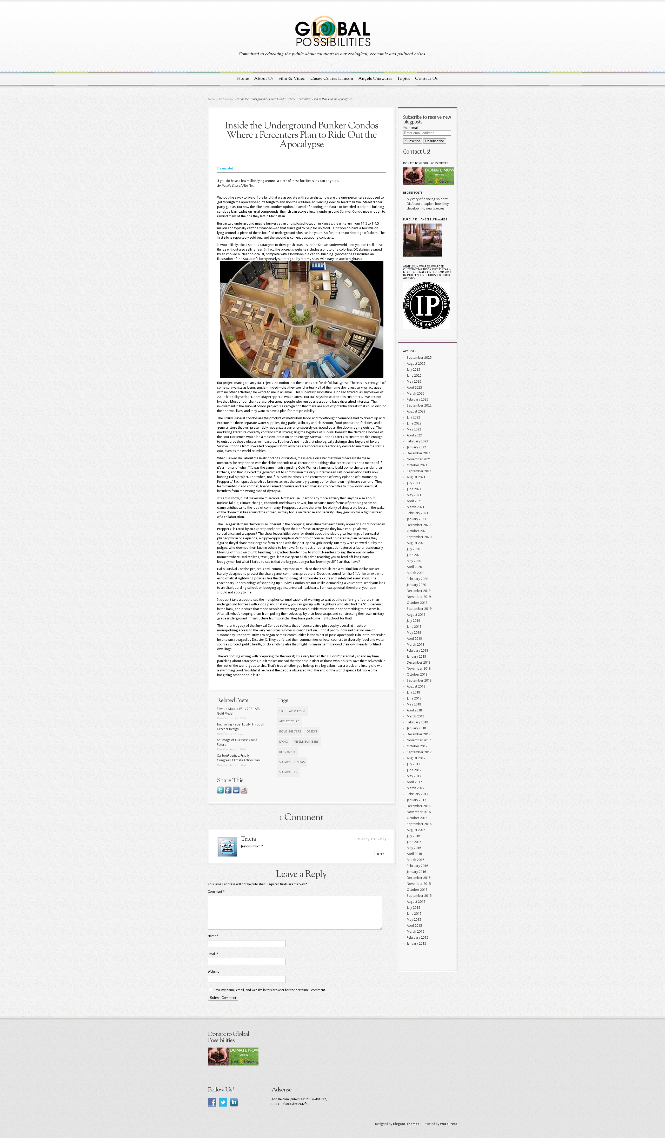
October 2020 (417, 531)
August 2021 (416, 477)
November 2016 (419, 812)
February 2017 (417, 794)
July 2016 (413, 836)
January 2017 (416, 800)
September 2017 (419, 752)
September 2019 (419, 609)
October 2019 (417, 603)
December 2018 (418, 662)
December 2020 (418, 525)
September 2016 (419, 824)
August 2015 (416, 902)
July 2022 (413, 417)
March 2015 (415, 931)
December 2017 (418, 734)
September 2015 (419, 896)
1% (281, 711)
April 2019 (414, 638)
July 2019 (413, 621)
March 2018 (415, 716)
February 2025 (417, 399)
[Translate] (225, 168)
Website (213, 971)
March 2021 (415, 507)
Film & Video (291, 79)
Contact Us (426, 79)
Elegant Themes (406, 1124)
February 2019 (417, 650)
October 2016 (417, 818)
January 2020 (416, 585)
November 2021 (419, 459)
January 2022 (416, 447)
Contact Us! (416, 151)
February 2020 (417, 579)
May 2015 (414, 919)
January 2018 (416, 728)
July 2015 (413, 908)
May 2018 (414, 704)
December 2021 (418, 453)
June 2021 (414, 489)
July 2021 (413, 483)
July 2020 (413, 549)
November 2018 (419, 668)
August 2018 (416, 686)
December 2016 (418, 806)
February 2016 (417, 866)
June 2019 (414, 627)
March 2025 (415, 393)
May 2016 (414, 848)
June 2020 (414, 555)
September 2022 (419, 405)
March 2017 (415, 788)
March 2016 (415, 860)
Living (283, 741)
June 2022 (414, 423)
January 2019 (416, 656)
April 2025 (414, 387)
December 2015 (418, 878)
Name (213, 936)
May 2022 (414, 429)
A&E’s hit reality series (233, 397)
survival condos (292, 762)
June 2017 (414, 770)
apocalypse (297, 711)
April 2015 (414, 925)
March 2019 (415, 644)
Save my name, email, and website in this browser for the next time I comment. (270, 990)
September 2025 (419, 357)
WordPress (448, 1124)
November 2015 (419, 884)
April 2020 (414, 567)
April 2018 (414, 710)
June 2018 (414, 698)
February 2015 (417, 937)
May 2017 (414, 776)
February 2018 (417, 722)
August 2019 (416, 615)
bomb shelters (290, 731)
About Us (264, 79)
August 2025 (416, 363)
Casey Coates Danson (331, 79)
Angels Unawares (375, 79)
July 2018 (413, 692)
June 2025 (414, 375)
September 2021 (419, 471)
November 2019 (419, 597)
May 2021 (414, 495)
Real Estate (287, 752)
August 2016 (416, 830)
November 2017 (419, 740)
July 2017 (413, 764)
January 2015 (416, 943)
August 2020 (416, 543)
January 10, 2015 (370, 839)
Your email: (411, 128)
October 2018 (417, 674)
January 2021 (416, 519)
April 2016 (414, 854)
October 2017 (417, 746)
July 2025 (413, 369)
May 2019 (414, 633)
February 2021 (417, 513)
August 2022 (416, 411)
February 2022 (417, 441)
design (312, 731)
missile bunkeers (306, 741)
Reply (380, 854)
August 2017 (416, 758)
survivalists (288, 772)
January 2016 (416, 872)
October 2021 (417, 465)
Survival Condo (351, 211)
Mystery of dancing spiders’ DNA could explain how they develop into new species (428, 203)
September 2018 (419, 680)
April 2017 (414, 782)
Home (243, 79)
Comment (216, 891)
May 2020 (414, 561)
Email (213, 954)
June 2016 (414, 842)
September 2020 (419, 537)
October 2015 (417, 890)
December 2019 (418, 591)
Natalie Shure (230, 185)
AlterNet (248, 185)
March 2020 (415, 573)
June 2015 (414, 913)
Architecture (226, 99)
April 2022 (414, 435)
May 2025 (414, 381)
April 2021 (414, 501)
